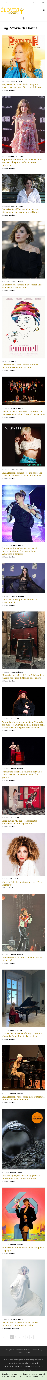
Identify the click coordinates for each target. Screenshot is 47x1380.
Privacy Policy (9, 1350)
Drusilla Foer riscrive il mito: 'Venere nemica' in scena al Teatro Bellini (20, 1324)
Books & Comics (16, 1173)
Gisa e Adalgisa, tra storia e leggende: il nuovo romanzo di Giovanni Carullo (21, 1177)
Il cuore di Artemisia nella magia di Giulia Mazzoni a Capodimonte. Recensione (22, 1035)
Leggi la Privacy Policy (28, 1376)
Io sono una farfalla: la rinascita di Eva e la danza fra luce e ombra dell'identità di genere (22, 774)
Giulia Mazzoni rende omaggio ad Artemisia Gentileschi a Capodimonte (23, 1098)
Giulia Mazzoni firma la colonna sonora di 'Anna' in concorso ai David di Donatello (22, 474)
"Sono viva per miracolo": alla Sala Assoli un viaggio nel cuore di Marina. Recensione (23, 676)
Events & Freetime (17, 596)
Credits (27, 1352)
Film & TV (15, 362)
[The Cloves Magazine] (12, 10)
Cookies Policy (37, 1350)
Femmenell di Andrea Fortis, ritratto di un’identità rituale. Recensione (20, 366)
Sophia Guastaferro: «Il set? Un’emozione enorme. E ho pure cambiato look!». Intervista (22, 162)
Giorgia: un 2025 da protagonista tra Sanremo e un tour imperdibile (19, 822)
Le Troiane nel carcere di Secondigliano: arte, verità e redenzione (22, 286)
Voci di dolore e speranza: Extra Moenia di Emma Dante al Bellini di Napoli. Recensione (23, 413)
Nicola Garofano (9, 90)
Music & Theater (17, 81)
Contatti (5, 2)
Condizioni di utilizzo (23, 1350)
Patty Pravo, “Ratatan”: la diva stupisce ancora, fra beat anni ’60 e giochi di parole (22, 86)
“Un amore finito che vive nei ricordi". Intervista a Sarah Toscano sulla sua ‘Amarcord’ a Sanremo (20, 551)
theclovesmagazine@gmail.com (26, 1370)
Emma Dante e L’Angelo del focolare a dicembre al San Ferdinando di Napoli (20, 210)
